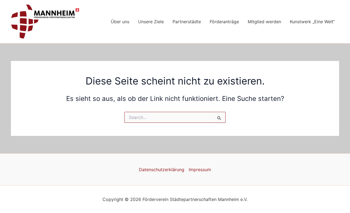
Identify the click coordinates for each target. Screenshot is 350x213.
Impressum (200, 169)
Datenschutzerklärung (161, 169)
